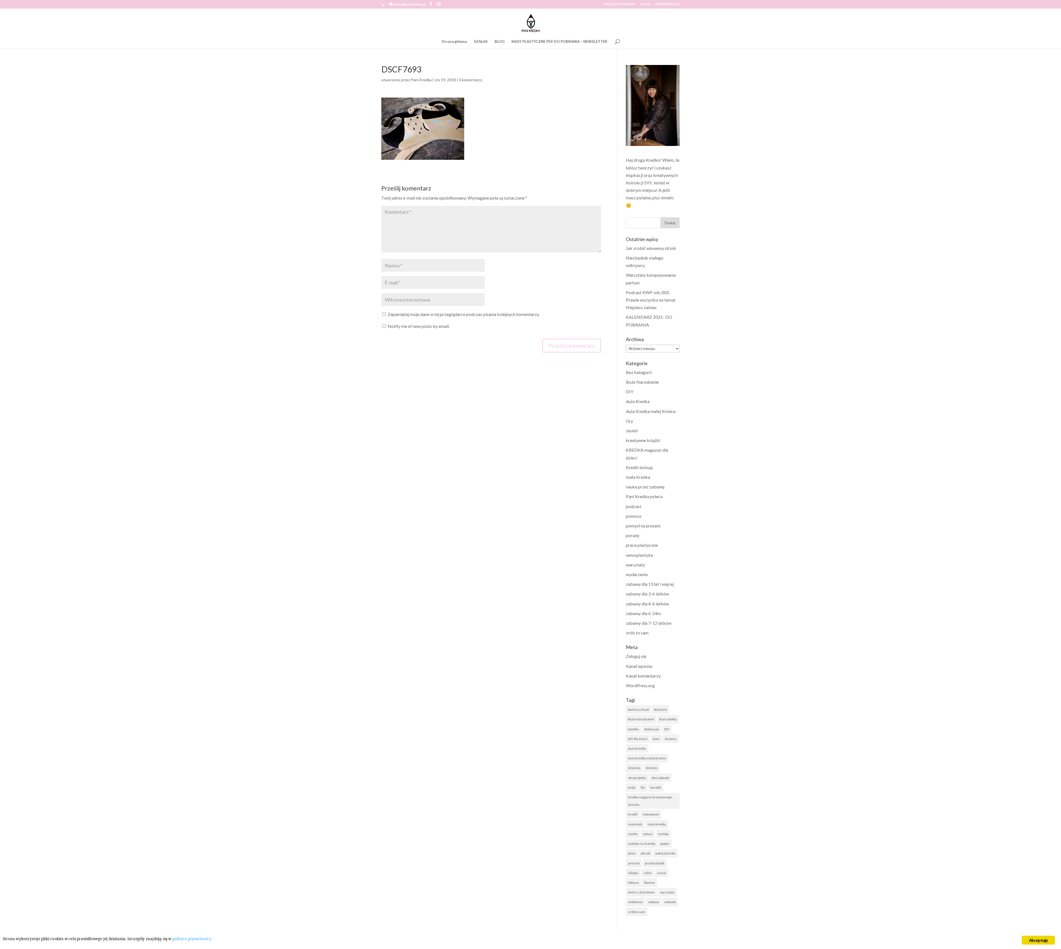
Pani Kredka (421, 79)
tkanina (649, 882)
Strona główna (454, 42)
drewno (670, 739)
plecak (645, 853)
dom (656, 739)
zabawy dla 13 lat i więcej (650, 584)
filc (643, 787)
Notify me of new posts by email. (419, 326)
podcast (633, 506)
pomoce (633, 516)
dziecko (651, 768)
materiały (635, 824)
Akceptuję (1038, 940)
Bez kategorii (639, 372)
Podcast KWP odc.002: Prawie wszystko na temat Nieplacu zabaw (651, 300)
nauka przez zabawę (645, 486)
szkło (648, 873)
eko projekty (637, 778)
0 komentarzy (470, 79)
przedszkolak (655, 863)
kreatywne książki (643, 440)
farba (631, 787)
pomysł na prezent (643, 525)
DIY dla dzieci (637, 739)
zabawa (653, 902)
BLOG (500, 42)
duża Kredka (638, 401)
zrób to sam (637, 632)
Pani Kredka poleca (644, 496)
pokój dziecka (665, 853)
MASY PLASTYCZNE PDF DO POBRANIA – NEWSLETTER (559, 42)
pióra (631, 853)
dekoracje (651, 729)
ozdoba (663, 834)
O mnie (645, 4)
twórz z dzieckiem (641, 892)
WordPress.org (640, 685)
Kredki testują (639, 467)
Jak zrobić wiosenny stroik (651, 248)
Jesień (632, 430)
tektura (633, 882)
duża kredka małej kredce (647, 758)
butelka (633, 729)
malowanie (651, 814)
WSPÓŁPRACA (667, 4)
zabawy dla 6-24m (643, 613)
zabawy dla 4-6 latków (647, 603)
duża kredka (637, 748)
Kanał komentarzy (643, 675)
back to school (638, 709)
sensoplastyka (639, 555)
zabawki (670, 902)
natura (648, 834)
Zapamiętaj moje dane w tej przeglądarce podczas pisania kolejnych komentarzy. (464, 314)
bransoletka (668, 719)
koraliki (655, 787)
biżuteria (660, 709)
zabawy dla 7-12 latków (648, 623)
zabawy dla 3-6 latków (647, 593)
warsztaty (635, 564)
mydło (633, 834)
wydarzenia (637, 574)
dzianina (634, 768)
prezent (634, 863)
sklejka (633, 873)
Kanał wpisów (639, 666)
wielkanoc (635, 902)
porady (632, 535)
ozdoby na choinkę (641, 843)
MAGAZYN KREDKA (619, 4)
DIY (629, 391)
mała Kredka (638, 477)
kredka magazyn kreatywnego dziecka (650, 801)
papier (664, 843)
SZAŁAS (481, 42)
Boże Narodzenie (642, 382)
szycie (661, 873)
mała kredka (657, 824)
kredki (632, 814)
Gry (629, 420)
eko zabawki (660, 778)
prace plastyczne (642, 545)
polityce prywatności (191, 938)
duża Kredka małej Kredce (651, 411)
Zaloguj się (636, 656)
